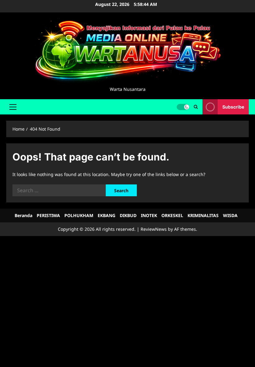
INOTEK (149, 215)
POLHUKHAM (78, 215)
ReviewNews (154, 229)
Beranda (23, 215)
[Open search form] (196, 107)
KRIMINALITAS (203, 215)
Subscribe (233, 106)
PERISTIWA (48, 215)
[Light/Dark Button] (183, 107)
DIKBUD (128, 215)
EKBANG (106, 215)
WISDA (230, 215)
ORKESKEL (172, 215)
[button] (13, 106)
